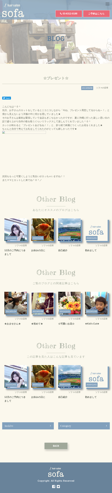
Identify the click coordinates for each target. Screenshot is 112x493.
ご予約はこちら (96, 13)
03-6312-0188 (70, 13)
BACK (56, 446)
